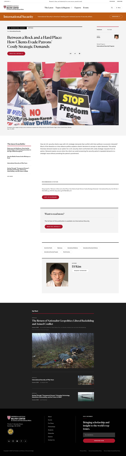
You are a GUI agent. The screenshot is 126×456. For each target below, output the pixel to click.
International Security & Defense (90, 248)
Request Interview (80, 270)
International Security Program (105, 46)
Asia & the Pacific (48, 248)
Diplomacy (59, 248)
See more (10, 176)
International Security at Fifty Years (17, 163)
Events (50, 420)
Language (6, 1)
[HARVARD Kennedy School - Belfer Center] (14, 8)
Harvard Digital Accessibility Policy (112, 450)
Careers (50, 436)
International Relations (73, 248)
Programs (112, 1)
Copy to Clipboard (50, 197)
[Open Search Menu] (112, 7)
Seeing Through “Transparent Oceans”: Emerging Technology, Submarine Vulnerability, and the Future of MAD (18, 169)
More (119, 7)
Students (50, 430)
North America (66, 252)
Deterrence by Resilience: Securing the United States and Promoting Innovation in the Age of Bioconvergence (19, 150)
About (50, 416)
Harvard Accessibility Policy (95, 450)
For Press (51, 423)
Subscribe (119, 1)
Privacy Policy (83, 450)
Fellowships (51, 426)
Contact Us (51, 440)
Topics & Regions (63, 8)
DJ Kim (98, 37)
